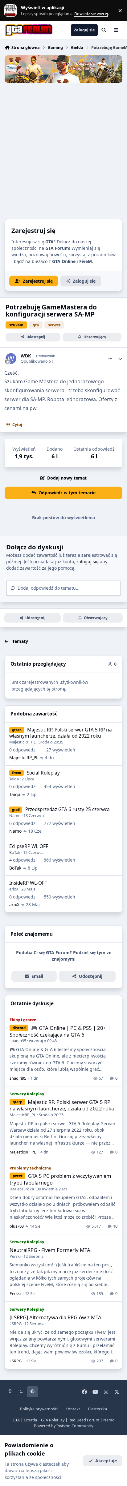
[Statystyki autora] (120, 358)
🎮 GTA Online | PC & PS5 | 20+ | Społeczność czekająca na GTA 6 (60, 1031)
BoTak (14, 852)
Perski (15, 1256)
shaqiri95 (18, 1040)
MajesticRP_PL (22, 742)
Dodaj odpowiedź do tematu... (48, 588)
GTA (16, 1420)
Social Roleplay (43, 773)
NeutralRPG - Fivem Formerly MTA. (51, 1249)
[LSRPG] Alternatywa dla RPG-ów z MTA (55, 1317)
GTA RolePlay (52, 1420)
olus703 (17, 1226)
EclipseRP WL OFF (28, 846)
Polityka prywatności (39, 1409)
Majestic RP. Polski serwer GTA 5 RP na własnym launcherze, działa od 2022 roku (60, 733)
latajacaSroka (22, 1189)
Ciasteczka (97, 1409)
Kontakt (72, 1409)
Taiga (14, 779)
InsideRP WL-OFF (28, 883)
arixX (13, 889)
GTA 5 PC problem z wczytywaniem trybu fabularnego (60, 1179)
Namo (15, 815)
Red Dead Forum (83, 1420)
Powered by (63, 1425)
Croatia (30, 1420)
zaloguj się (87, 561)
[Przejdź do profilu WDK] (11, 358)
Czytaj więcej (13, 11)
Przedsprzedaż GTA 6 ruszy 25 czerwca (67, 809)
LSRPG (16, 1323)
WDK (26, 356)
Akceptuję (106, 1461)
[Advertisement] (63, 149)
